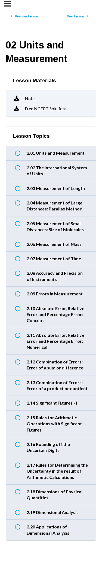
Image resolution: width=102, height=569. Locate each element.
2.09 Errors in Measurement (55, 293)
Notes (30, 98)
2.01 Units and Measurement (56, 152)
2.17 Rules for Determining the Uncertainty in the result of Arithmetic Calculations (57, 471)
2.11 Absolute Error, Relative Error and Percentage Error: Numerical (55, 341)
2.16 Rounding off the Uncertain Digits (48, 447)
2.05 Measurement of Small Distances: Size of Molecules (55, 226)
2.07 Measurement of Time (54, 258)
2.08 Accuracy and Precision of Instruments (55, 276)
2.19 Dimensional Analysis (53, 512)
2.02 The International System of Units (57, 170)
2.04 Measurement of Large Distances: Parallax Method (54, 205)
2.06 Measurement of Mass (54, 244)
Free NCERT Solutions (46, 108)
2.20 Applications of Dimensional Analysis (48, 529)
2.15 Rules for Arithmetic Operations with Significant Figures (54, 423)
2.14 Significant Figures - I (52, 402)
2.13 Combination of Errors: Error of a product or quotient (57, 385)
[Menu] (7, 4)
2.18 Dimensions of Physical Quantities (54, 494)
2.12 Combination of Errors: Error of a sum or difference (55, 364)
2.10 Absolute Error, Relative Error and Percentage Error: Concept (55, 314)
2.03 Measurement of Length (56, 188)
